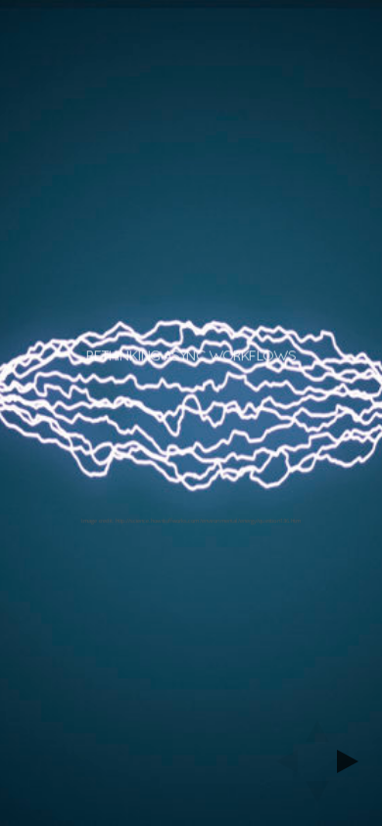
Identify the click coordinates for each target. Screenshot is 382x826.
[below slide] (317, 797)
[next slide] (353, 761)
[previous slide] (281, 761)
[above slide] (317, 725)
